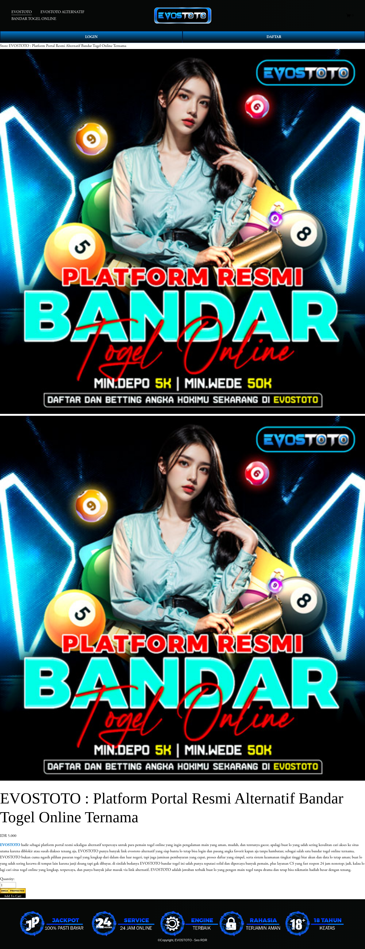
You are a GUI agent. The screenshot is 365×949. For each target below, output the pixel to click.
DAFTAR (274, 37)
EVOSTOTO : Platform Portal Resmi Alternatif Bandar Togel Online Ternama (67, 45)
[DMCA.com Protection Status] (13, 892)
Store (4, 45)
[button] (13, 893)
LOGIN (91, 37)
